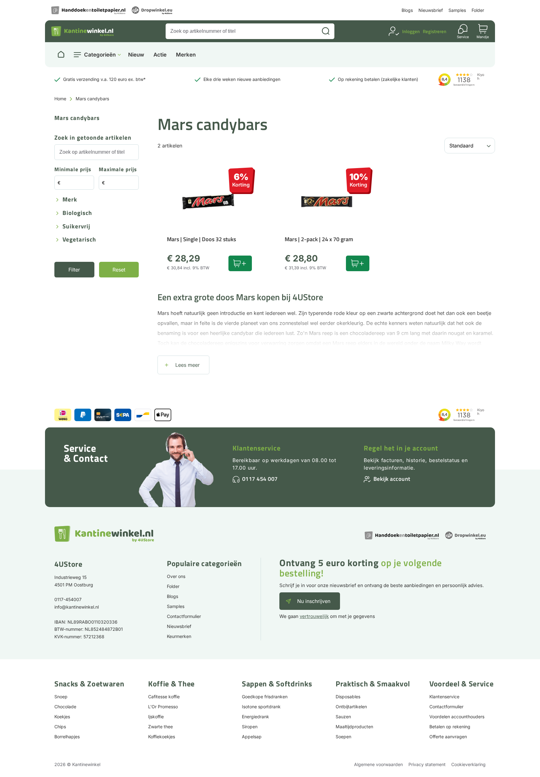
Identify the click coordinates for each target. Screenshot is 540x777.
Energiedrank (255, 716)
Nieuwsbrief (430, 10)
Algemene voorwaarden (378, 764)
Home (60, 98)
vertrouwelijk (314, 616)
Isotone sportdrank (261, 706)
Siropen (250, 726)
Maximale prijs (118, 169)
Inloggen (411, 31)
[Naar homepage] (61, 54)
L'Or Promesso (163, 706)
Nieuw (136, 54)
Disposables (348, 696)
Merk (69, 200)
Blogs (407, 10)
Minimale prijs (72, 169)
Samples (457, 10)
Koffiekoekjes (161, 736)
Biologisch (77, 213)
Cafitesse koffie (164, 696)
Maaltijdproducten (354, 726)
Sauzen (343, 716)
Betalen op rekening (449, 726)
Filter (74, 269)
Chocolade (65, 706)
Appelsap (252, 736)
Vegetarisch (79, 240)
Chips (60, 726)
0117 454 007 (260, 479)
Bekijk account (391, 479)
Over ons (176, 576)
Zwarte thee (160, 726)
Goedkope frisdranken (265, 696)
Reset (118, 269)
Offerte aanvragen (448, 736)
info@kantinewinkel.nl (76, 607)
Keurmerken (179, 636)
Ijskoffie (156, 716)
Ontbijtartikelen (351, 706)
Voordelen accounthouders (456, 716)
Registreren (434, 31)
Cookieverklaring (468, 764)
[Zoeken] (325, 31)
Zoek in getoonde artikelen (93, 138)
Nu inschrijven (313, 601)
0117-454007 (68, 599)
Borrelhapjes (67, 736)
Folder (478, 10)
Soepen (343, 736)
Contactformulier (184, 616)
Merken (186, 54)
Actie (160, 54)
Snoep (61, 696)
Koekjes (62, 716)
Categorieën (100, 55)
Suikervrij (76, 227)
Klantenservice (256, 448)
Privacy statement (427, 764)
